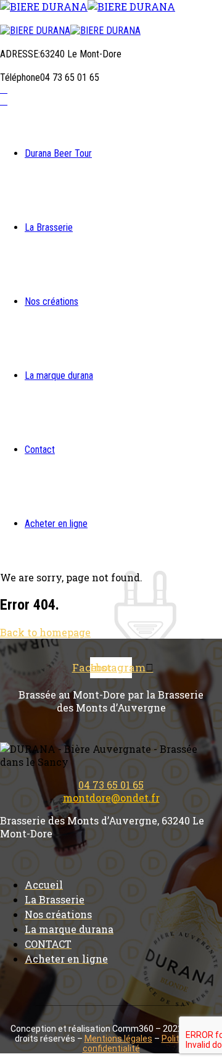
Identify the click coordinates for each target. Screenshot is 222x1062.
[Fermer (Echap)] (181, 13)
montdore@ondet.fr (111, 797)
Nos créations (51, 301)
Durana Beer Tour (58, 153)
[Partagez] (154, 13)
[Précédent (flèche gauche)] (21, 531)
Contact (40, 449)
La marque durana (59, 375)
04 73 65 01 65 (111, 784)
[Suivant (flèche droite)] (200, 531)
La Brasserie (49, 227)
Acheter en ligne (56, 523)
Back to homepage (45, 632)
